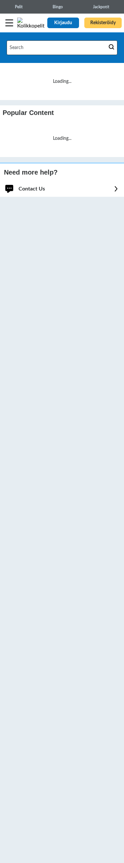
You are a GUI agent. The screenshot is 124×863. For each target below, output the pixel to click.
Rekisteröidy (103, 23)
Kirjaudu (63, 23)
